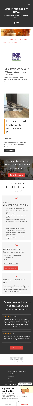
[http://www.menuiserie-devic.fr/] (16, 359)
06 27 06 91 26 (11, 263)
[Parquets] (16, 106)
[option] (16, 359)
